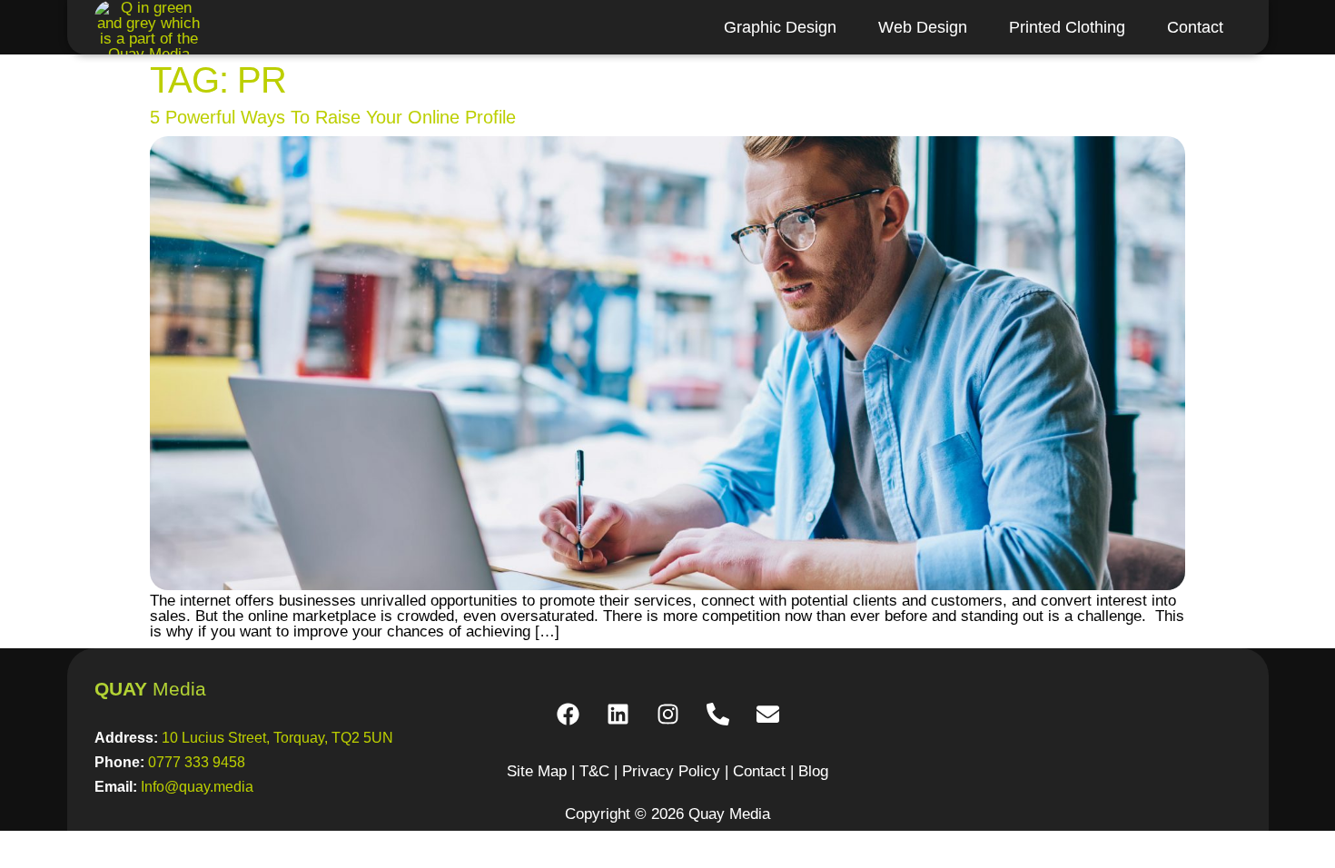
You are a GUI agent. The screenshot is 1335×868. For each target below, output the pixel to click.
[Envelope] (767, 713)
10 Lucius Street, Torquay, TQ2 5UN (277, 737)
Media (150, 688)
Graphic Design (780, 27)
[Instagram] (667, 713)
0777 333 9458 (196, 762)
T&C (594, 771)
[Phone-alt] (717, 713)
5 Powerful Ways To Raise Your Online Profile (333, 117)
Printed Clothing (1067, 27)
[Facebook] (567, 713)
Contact (1195, 27)
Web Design (922, 27)
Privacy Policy (671, 771)
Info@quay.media (197, 786)
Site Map (537, 771)
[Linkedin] (617, 713)
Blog (813, 771)
